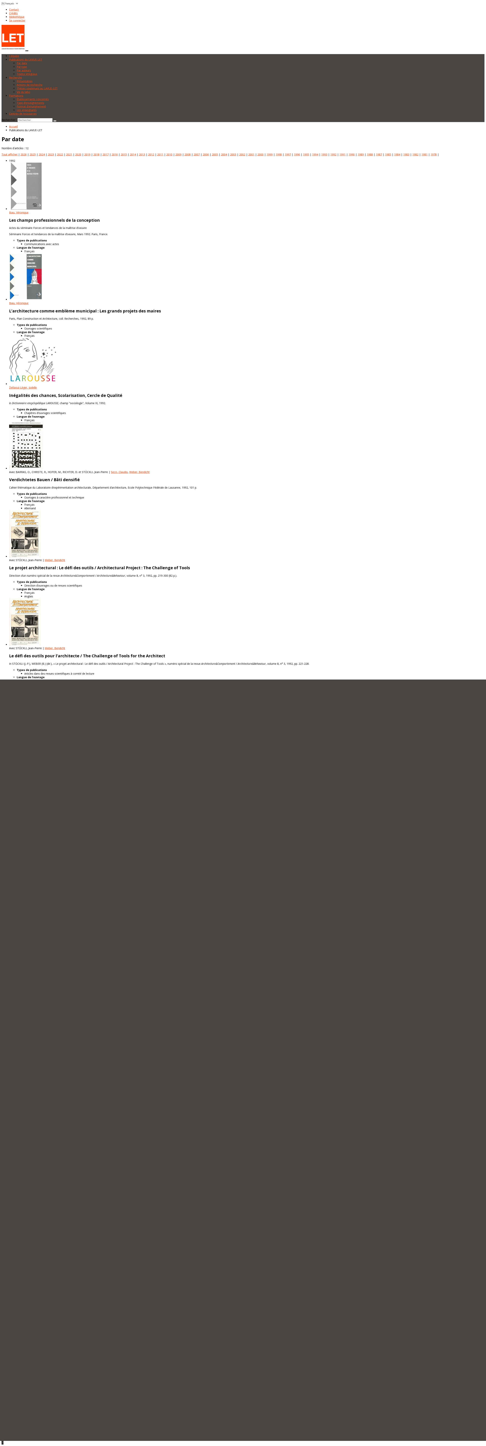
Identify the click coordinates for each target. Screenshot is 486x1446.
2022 (60, 154)
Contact (14, 9)
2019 (87, 154)
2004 (224, 154)
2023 (51, 154)
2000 (260, 154)
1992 (333, 154)
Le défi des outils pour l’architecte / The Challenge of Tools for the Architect (87, 655)
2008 (188, 154)
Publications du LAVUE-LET (25, 59)
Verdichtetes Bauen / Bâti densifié (44, 479)
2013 (142, 154)
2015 (124, 154)
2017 (106, 154)
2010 (169, 154)
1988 (370, 154)
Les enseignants (27, 110)
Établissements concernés (33, 99)
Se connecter (17, 20)
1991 (342, 154)
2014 (133, 154)
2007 (197, 154)
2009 (178, 154)
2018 (96, 154)
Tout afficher (10, 154)
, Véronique (18, 212)
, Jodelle (23, 387)
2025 (33, 154)
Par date (22, 63)
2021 (69, 154)
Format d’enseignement (31, 106)
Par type (22, 67)
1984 (397, 154)
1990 (352, 154)
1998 (279, 154)
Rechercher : (9, 120)
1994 (315, 154)
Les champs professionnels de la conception (54, 220)
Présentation (24, 81)
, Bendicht (139, 472)
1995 (306, 154)
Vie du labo (23, 92)
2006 (206, 154)
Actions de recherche (30, 85)
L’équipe (14, 56)
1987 (379, 154)
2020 (78, 154)
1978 (434, 154)
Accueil (13, 126)
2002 (242, 154)
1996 (297, 154)
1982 (415, 154)
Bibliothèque (16, 17)
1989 (361, 154)
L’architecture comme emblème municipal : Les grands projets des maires (85, 311)
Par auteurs (24, 70)
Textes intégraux (27, 74)
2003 (233, 154)
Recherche (15, 77)
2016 (115, 154)
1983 (406, 154)
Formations (16, 95)
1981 (424, 154)
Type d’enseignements (30, 103)
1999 (270, 154)
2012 (151, 154)
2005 (215, 154)
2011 (160, 154)
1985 (388, 154)
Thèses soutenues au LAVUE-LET (37, 88)
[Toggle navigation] (26, 50)
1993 (324, 154)
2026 (24, 154)
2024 (42, 154)
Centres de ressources (23, 113)
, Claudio (119, 472)
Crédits (13, 13)
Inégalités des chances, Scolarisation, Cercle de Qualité (65, 395)
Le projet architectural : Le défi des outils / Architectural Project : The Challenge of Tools (99, 567)
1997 (288, 154)
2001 (251, 154)
